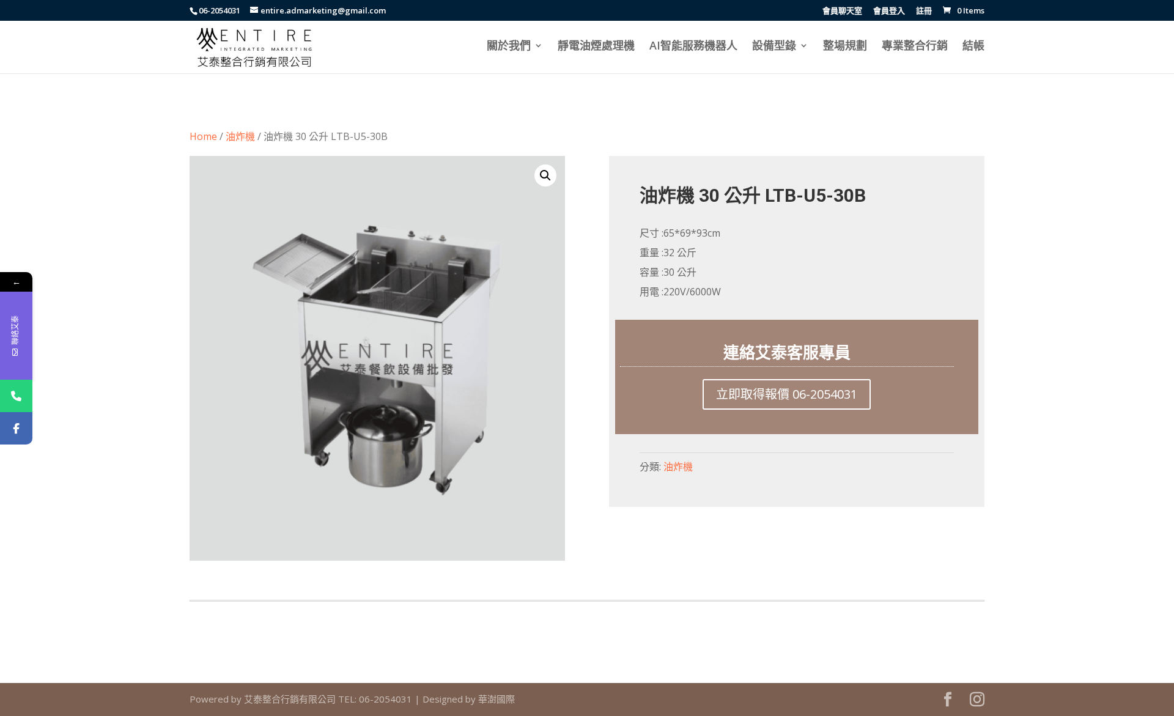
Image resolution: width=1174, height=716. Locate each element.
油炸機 (240, 136)
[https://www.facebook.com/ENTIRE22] (16, 428)
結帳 (973, 47)
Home (203, 136)
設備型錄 (774, 47)
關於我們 (509, 47)
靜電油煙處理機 (596, 47)
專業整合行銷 (915, 47)
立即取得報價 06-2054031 (786, 394)
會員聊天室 (842, 11)
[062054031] (16, 396)
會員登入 (889, 11)
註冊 (924, 11)
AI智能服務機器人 (693, 47)
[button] (545, 175)
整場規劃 (845, 47)
